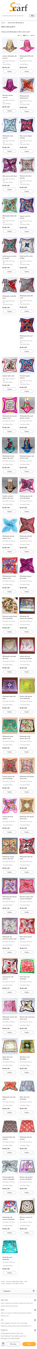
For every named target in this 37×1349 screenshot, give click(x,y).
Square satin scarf (8, 376)
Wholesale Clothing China (8, 1326)
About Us (3, 1313)
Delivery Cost (5, 1316)
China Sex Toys (15, 1323)
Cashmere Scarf (9, 1303)
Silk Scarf (30, 1303)
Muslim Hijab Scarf (20, 1303)
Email (29, 1344)
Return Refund (27, 1313)
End (26, 1281)
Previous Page (11, 1281)
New (33, 35)
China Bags (23, 1323)
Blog (15, 1313)
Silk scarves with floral (9, 176)
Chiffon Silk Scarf (6, 1306)
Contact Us (10, 1313)
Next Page (19, 1281)
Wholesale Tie (27, 1326)
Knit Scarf (15, 1306)
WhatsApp (13, 1344)
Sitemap (19, 1313)
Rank (26, 35)
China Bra (19, 1326)
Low (20, 35)
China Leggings (5, 1323)
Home (3, 22)
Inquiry (9, 71)
